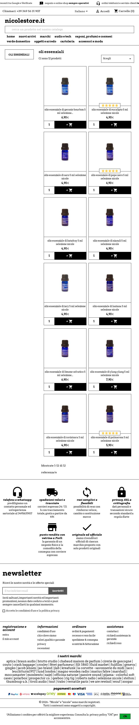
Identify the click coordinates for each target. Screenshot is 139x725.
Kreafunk (68, 668)
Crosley (42, 664)
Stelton (129, 678)
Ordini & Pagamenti (83, 631)
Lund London (46, 671)
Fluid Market (99, 664)
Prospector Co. (39, 678)
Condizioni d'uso (46, 631)
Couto (7, 664)
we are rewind (100, 681)
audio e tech (63, 36)
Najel (48, 675)
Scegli (117, 59)
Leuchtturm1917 (23, 671)
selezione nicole (110, 678)
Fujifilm (116, 664)
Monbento (35, 675)
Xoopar (127, 681)
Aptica (11, 661)
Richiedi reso (114, 643)
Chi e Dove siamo (46, 635)
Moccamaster (15, 675)
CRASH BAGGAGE (24, 664)
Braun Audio (27, 661)
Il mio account (11, 639)
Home (11, 36)
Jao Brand (45, 668)
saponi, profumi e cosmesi (93, 36)
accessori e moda (91, 41)
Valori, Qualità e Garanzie (51, 639)
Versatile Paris (77, 681)
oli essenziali (18, 54)
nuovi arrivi (27, 36)
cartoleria (67, 41)
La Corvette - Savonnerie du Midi (100, 668)
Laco (129, 668)
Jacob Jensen (27, 668)
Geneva (129, 664)
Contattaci (112, 631)
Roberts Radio (86, 678)
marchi (45, 36)
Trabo (61, 681)
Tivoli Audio (38, 681)
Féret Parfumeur (62, 664)
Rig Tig (69, 678)
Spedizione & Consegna (85, 639)
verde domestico (18, 41)
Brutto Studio (47, 661)
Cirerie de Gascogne (116, 661)
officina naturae (66, 675)
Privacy (41, 644)
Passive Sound (90, 675)
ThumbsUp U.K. (17, 681)
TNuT (52, 681)
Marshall (119, 671)
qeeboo (57, 678)
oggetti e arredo (45, 41)
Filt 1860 (82, 664)
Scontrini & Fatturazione (85, 644)
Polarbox (20, 678)
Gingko (10, 668)
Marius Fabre (100, 671)
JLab (56, 668)
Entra (6, 634)
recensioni (43, 648)
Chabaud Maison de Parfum (79, 661)
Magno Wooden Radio (73, 671)
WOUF (116, 681)
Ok (125, 716)
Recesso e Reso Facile (83, 635)
